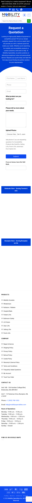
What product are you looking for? (13, 97)
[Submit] (29, 21)
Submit (16, 156)
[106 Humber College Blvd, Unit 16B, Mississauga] (10, 9)
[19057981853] (21, 9)
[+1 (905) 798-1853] (17, 9)
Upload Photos (11, 130)
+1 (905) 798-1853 (12, 400)
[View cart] (24, 15)
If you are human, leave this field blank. (15, 163)
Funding (6, 495)
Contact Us (19, 495)
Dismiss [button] (28, 6)
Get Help (25, 495)
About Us (12, 495)
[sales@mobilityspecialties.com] (13, 9)
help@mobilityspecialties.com (16, 404)
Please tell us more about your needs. (15, 109)
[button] (28, 15)
